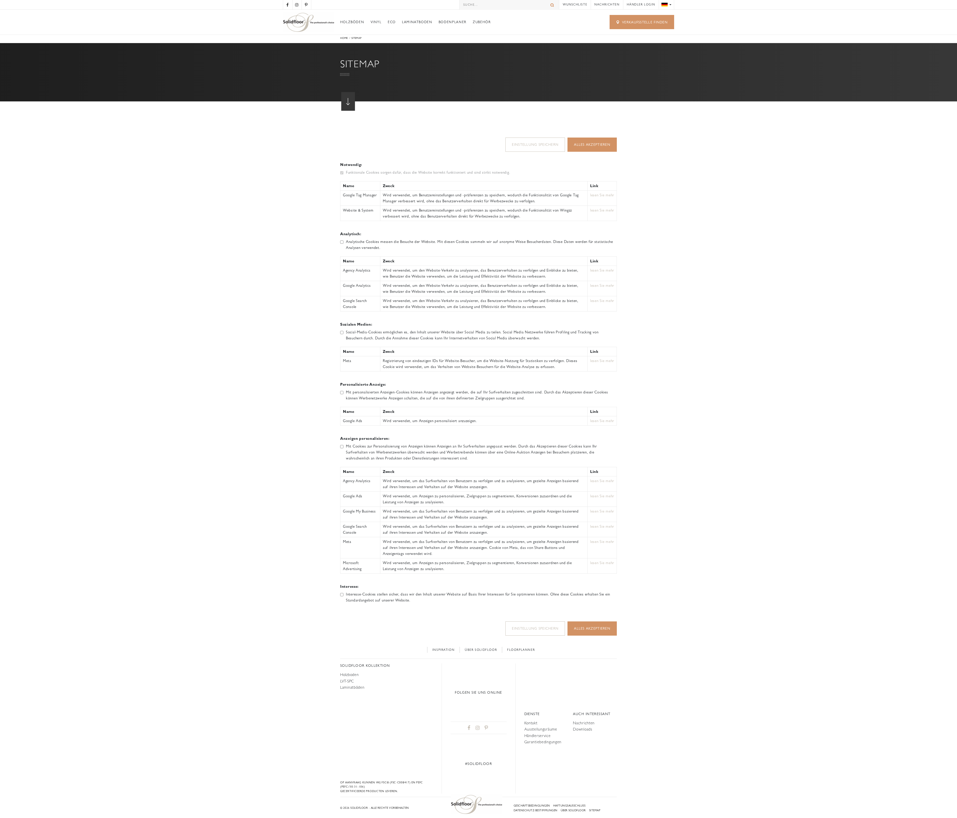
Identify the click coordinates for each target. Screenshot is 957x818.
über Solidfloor (573, 810)
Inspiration (443, 650)
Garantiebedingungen (543, 742)
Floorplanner (521, 650)
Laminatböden (352, 687)
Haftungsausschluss (569, 805)
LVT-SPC (347, 681)
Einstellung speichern (535, 145)
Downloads (582, 729)
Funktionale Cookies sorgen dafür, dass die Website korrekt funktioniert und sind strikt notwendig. (428, 172)
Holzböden (352, 22)
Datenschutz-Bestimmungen (535, 810)
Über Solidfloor (481, 650)
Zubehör (482, 22)
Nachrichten (606, 4)
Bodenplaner (453, 22)
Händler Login (641, 4)
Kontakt (531, 723)
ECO (392, 22)
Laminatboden (417, 22)
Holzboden (349, 674)
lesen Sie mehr (602, 195)
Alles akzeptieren (592, 145)
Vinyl (376, 22)
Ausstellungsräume (540, 729)
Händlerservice (537, 735)
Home (344, 38)
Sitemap (594, 810)
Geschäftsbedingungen (532, 805)
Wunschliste (575, 4)
